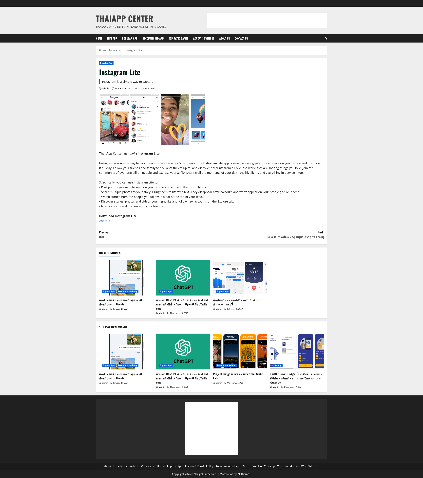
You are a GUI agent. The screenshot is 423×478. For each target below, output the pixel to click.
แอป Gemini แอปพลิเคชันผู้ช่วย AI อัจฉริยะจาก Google (120, 302)
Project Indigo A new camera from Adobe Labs (238, 376)
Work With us (309, 466)
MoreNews (226, 474)
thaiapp (278, 365)
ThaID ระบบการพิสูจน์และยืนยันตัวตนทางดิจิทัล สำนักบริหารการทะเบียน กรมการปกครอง (296, 378)
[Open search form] (326, 38)
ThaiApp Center (124, 18)
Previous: (105, 234)
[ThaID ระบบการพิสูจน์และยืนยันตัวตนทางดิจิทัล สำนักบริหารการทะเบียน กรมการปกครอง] (297, 351)
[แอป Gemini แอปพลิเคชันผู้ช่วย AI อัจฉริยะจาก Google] (126, 278)
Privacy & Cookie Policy (199, 466)
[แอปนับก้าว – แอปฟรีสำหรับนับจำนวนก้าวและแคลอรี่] (240, 278)
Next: (295, 234)
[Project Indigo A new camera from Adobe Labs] (240, 351)
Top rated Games (178, 38)
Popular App (129, 38)
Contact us (241, 38)
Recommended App (153, 38)
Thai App (112, 38)
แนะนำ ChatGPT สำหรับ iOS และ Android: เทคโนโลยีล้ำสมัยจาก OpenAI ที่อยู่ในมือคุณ (182, 304)
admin (105, 88)
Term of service (252, 466)
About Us (224, 38)
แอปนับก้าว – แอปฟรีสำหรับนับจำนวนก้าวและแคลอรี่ (237, 302)
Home (99, 38)
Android (104, 221)
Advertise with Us (203, 38)
